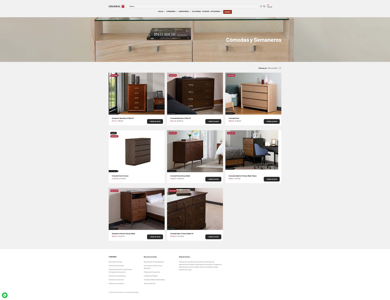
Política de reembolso (116, 283)
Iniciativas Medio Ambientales (154, 280)
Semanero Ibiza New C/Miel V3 (123, 118)
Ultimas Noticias (149, 283)
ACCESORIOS (215, 11)
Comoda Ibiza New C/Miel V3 (180, 118)
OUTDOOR (205, 11)
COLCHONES (196, 11)
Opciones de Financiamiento (154, 262)
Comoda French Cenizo (120, 176)
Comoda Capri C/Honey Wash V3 (181, 233)
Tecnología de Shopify (132, 292)
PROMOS (227, 12)
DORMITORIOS (184, 11)
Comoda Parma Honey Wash (180, 176)
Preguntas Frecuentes (152, 272)
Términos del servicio (116, 280)
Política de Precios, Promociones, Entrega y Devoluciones (120, 270)
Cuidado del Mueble (151, 276)
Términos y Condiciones (117, 276)
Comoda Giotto (234, 118)
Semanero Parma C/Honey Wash (123, 233)
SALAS (160, 11)
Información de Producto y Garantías (153, 267)
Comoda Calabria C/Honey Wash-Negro (243, 176)
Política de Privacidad (116, 266)
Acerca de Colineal (115, 262)
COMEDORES (171, 11)
